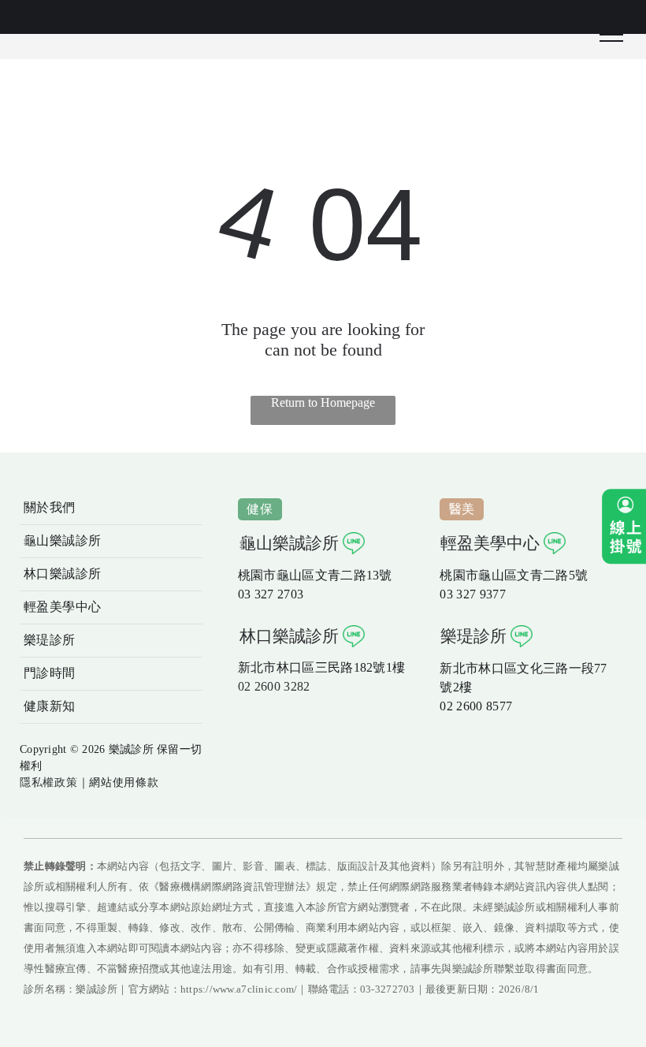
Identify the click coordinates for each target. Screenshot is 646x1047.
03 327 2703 (271, 594)
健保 (260, 509)
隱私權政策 (49, 782)
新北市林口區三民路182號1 (315, 667)
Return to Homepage (323, 402)
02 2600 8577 (476, 706)
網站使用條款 (123, 782)
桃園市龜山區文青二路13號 (315, 575)
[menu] (611, 34)
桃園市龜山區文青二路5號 (514, 575)
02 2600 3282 (274, 686)
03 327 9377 (473, 594)
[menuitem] (111, 508)
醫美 (462, 509)
